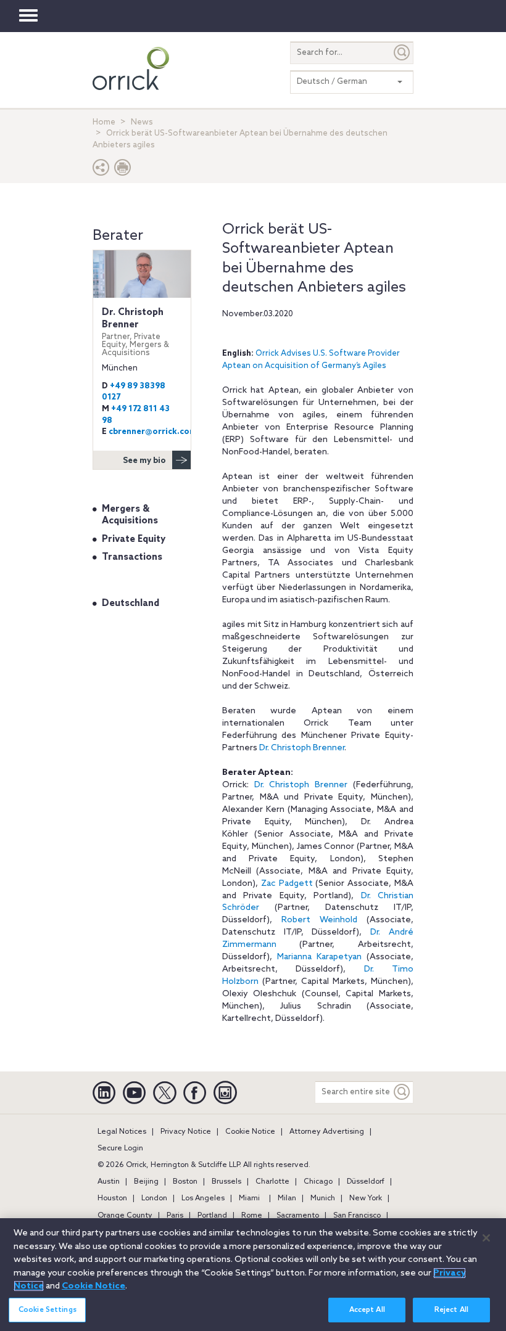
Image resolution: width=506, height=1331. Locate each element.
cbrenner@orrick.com (153, 431)
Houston (112, 1198)
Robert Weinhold (319, 920)
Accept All (367, 1310)
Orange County (124, 1215)
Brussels (226, 1181)
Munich (322, 1198)
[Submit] (402, 52)
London (154, 1198)
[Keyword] (402, 1092)
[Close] (486, 1237)
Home (104, 122)
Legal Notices (121, 1132)
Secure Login (120, 1148)
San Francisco (357, 1215)
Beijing (146, 1181)
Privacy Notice (185, 1132)
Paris (175, 1215)
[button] (101, 170)
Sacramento (297, 1215)
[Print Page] (122, 170)
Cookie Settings (48, 1310)
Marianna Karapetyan (319, 957)
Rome (251, 1215)
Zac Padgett (287, 883)
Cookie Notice (250, 1132)
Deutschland (130, 603)
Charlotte (272, 1181)
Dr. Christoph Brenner (301, 748)
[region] (253, 1274)
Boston (185, 1181)
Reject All (451, 1310)
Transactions (132, 557)
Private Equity (133, 539)
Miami (249, 1198)
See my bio (144, 460)
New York (365, 1198)
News (142, 122)
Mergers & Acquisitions (130, 515)
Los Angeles (203, 1198)
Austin (108, 1181)
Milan (287, 1198)
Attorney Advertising (326, 1132)
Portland (212, 1215)
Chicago (318, 1181)
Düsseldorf (365, 1181)
